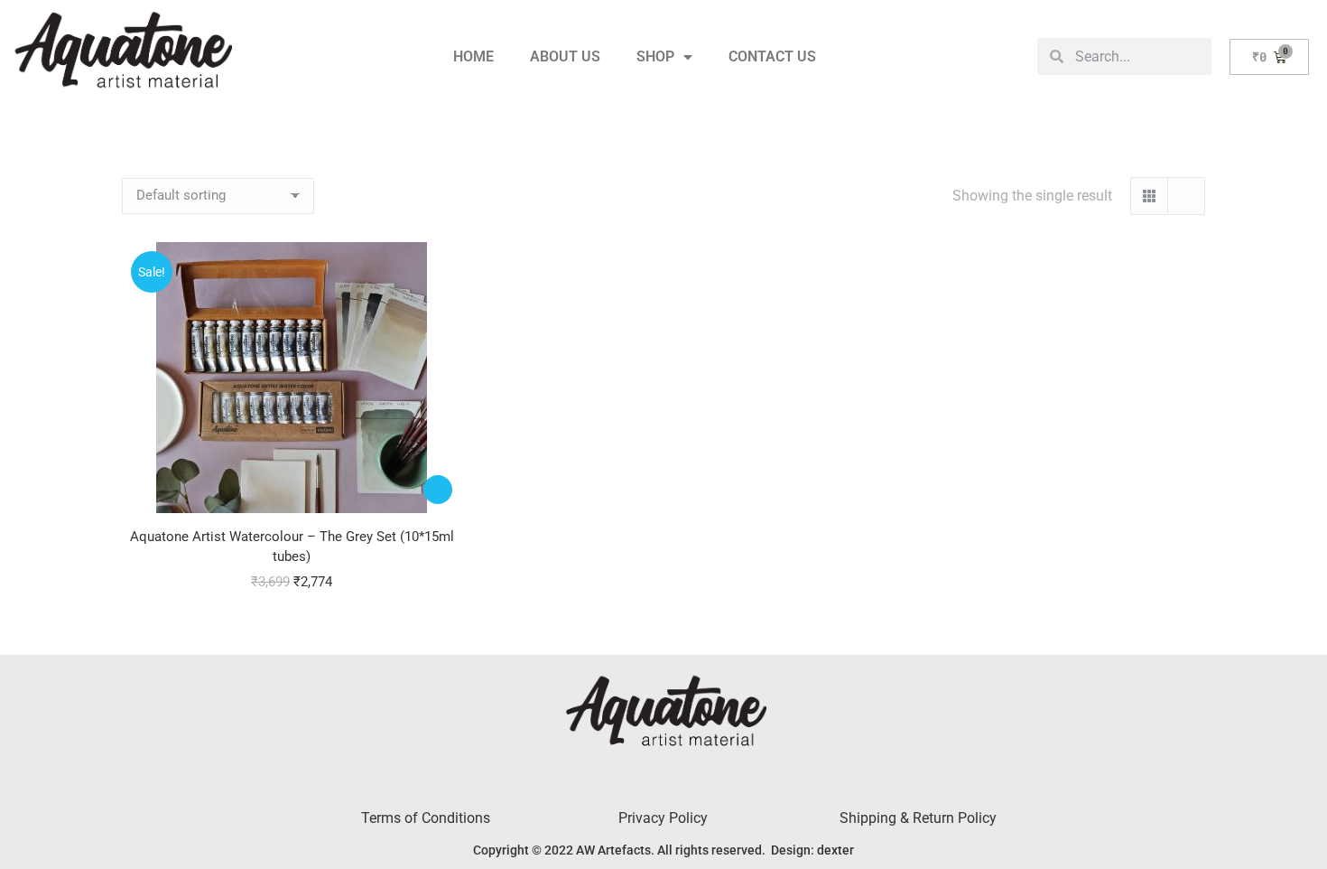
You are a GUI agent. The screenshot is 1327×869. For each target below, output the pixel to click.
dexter (835, 850)
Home (473, 56)
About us (565, 56)
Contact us (772, 56)
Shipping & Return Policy (918, 818)
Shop (655, 56)
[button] (437, 489)
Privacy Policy (663, 818)
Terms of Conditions (425, 818)
